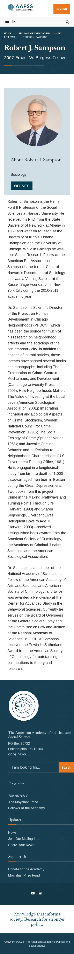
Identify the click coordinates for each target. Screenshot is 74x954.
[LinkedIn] (13, 21)
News (12, 832)
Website (21, 186)
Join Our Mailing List (24, 838)
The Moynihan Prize (23, 802)
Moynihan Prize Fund (24, 875)
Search (66, 767)
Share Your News (21, 845)
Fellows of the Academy (34, 33)
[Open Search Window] (67, 21)
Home (7, 33)
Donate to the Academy (26, 869)
